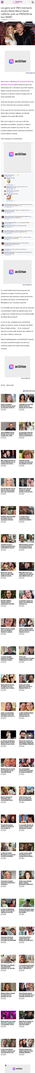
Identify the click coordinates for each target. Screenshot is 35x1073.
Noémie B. (5, 19)
